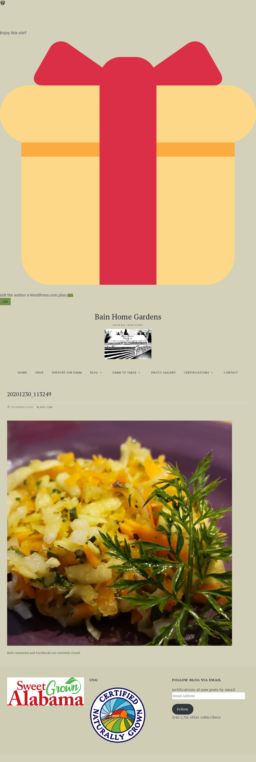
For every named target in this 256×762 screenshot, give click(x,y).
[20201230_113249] (119, 532)
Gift (5, 302)
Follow (183, 709)
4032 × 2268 (46, 407)
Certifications (196, 372)
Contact (231, 372)
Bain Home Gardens (128, 317)
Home (22, 372)
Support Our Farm (67, 372)
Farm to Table (125, 372)
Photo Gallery (163, 372)
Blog (94, 372)
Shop (39, 372)
